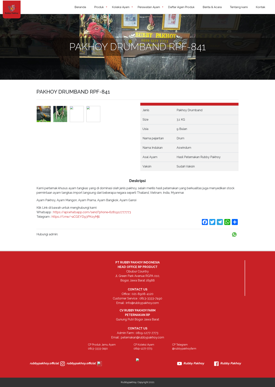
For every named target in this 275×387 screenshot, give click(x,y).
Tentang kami (239, 7)
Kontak (260, 7)
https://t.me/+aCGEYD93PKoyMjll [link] (76, 216)
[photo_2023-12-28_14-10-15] (76, 114)
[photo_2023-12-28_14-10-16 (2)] (93, 114)
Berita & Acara (212, 7)
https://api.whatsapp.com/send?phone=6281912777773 (91, 212)
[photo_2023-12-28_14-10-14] (43, 114)
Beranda (80, 7)
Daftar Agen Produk (181, 7)
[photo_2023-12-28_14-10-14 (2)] (60, 114)
